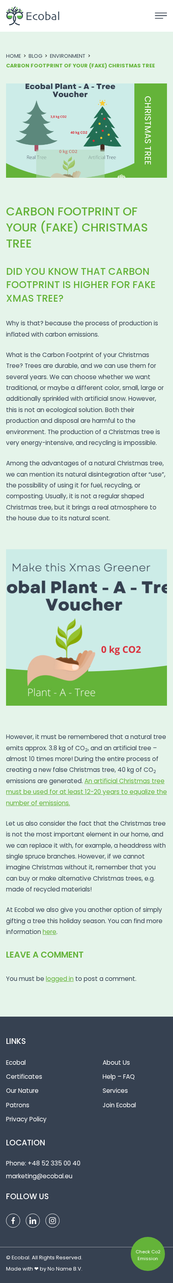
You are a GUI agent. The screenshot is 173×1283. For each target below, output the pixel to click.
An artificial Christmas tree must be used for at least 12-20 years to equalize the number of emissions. (86, 792)
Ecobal (16, 1062)
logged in (60, 978)
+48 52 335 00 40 (54, 1163)
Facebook (13, 1221)
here (49, 932)
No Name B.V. (64, 1268)
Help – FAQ (119, 1076)
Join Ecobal (119, 1105)
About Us (116, 1062)
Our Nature (22, 1090)
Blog (35, 56)
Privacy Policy (26, 1119)
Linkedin (33, 1221)
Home (13, 56)
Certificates (24, 1076)
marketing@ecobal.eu (39, 1176)
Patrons (17, 1105)
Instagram (52, 1221)
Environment (67, 56)
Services (115, 1090)
